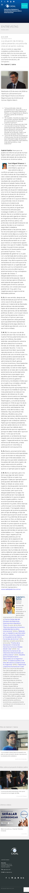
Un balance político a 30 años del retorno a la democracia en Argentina (14, 662)
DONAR (25, 5)
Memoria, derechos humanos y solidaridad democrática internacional (14, 629)
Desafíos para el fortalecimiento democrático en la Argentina (14, 656)
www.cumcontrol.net (3, 846)
